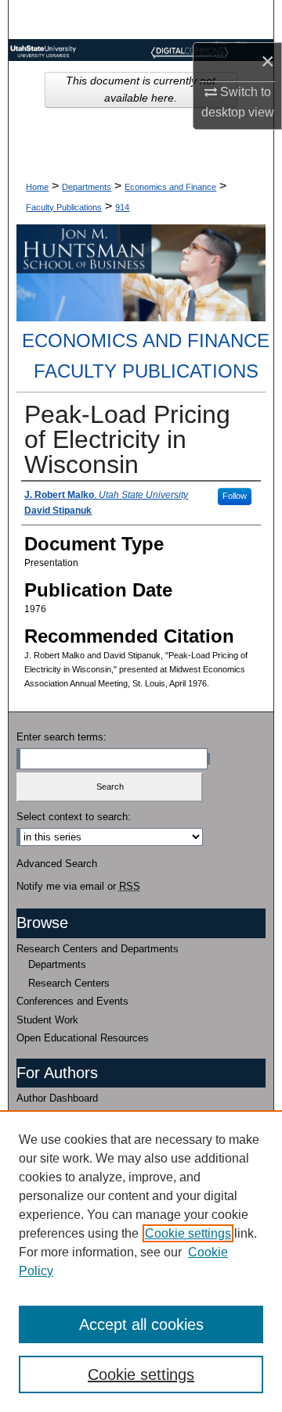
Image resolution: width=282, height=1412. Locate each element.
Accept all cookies (141, 1324)
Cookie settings (188, 1233)
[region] (141, 1261)
